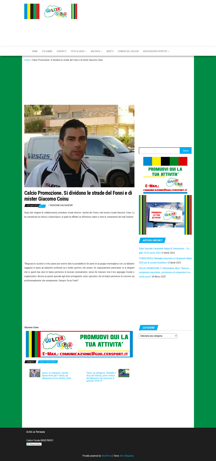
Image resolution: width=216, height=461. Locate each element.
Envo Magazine (127, 455)
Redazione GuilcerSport (61, 205)
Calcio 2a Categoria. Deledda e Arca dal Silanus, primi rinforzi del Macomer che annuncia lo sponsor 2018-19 (101, 377)
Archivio (96, 51)
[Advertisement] (137, 22)
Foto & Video (78, 51)
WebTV (110, 51)
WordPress (107, 455)
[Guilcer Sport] (26, 51)
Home (35, 51)
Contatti (61, 51)
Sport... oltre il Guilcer (47, 362)
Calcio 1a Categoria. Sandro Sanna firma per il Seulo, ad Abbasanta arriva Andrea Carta (56, 376)
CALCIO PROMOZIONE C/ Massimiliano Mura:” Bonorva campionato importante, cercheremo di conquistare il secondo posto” (165, 272)
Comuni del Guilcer (128, 51)
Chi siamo (47, 51)
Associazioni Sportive (155, 51)
